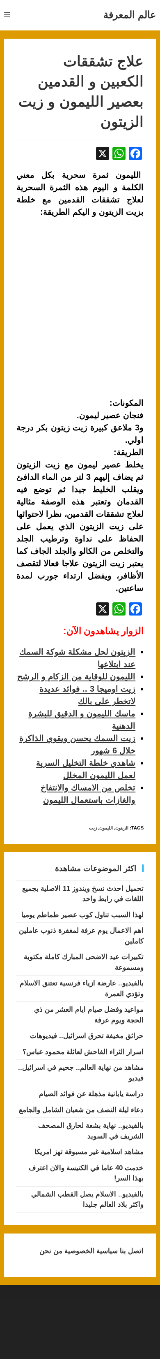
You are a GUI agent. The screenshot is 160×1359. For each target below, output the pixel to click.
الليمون (106, 827)
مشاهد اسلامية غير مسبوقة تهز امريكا (89, 1152)
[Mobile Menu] (7, 15)
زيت (93, 827)
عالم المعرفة (129, 14)
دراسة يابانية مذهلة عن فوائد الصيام (91, 1094)
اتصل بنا (131, 1251)
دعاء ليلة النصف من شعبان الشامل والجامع (81, 1110)
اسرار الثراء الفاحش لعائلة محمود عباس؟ (83, 1052)
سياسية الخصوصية (90, 1251)
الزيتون (121, 827)
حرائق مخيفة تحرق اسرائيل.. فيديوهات (87, 1036)
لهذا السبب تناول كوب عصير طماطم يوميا (82, 915)
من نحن (50, 1251)
